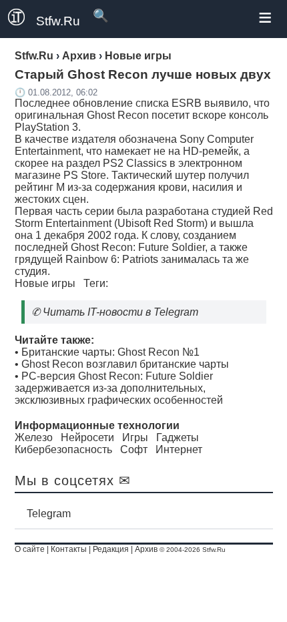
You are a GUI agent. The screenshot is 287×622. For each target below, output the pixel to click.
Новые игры (45, 283)
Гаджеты (177, 437)
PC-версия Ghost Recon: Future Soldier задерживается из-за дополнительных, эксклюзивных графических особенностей (119, 388)
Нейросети (87, 437)
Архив (146, 549)
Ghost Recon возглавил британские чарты (125, 364)
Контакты (69, 549)
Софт (134, 449)
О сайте (30, 549)
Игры (135, 437)
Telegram (49, 513)
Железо (34, 437)
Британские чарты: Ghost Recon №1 (110, 352)
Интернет (179, 449)
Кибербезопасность (63, 449)
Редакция (111, 549)
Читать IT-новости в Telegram (120, 312)
